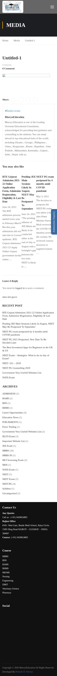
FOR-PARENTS (10, 422)
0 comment (8, 68)
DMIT (5, 584)
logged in (20, 288)
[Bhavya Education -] (12, 7)
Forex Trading (9, 427)
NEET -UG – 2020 (11, 363)
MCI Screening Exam (13, 460)
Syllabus (6, 488)
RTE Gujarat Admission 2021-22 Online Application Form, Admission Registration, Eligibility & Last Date (28, 315)
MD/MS (6, 572)
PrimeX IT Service (24, 672)
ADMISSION (9, 393)
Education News (10, 417)
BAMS (5, 398)
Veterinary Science (10, 589)
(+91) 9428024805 (19, 537)
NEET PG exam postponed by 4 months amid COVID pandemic (45, 183)
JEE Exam (7, 446)
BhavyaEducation (14, 117)
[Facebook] (14, 99)
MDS (4, 465)
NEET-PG (7, 484)
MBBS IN (7, 455)
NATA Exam (8, 377)
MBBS (5, 450)
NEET (5, 474)
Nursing (6, 576)
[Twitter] (21, 99)
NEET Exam (8, 479)
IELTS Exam (8, 436)
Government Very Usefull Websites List (21, 372)
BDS (4, 403)
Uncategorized (9, 493)
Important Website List (13, 441)
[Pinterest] (28, 99)
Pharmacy (6, 592)
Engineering (7, 580)
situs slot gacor (9, 297)
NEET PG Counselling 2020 (16, 368)
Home (5, 40)
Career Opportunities (12, 412)
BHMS (5, 408)
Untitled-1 (30, 40)
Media (17, 40)
